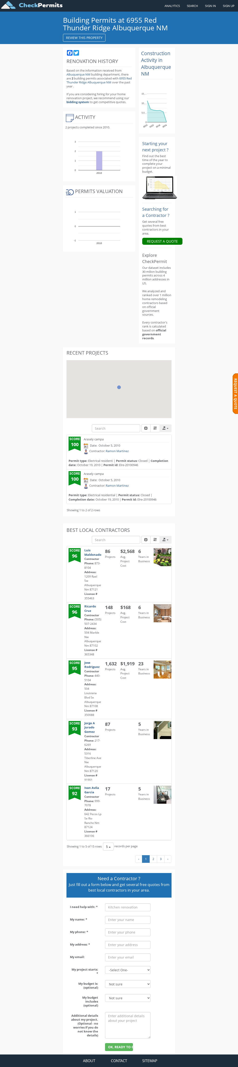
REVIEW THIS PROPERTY (84, 37)
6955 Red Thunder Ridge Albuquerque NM (99, 80)
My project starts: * (85, 971)
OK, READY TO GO (120, 1047)
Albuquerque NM (78, 74)
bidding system (77, 102)
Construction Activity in (156, 63)
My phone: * (79, 932)
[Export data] (165, 428)
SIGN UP (229, 6)
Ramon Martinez (117, 451)
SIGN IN (210, 6)
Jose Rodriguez (91, 665)
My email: (77, 957)
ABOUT (89, 1060)
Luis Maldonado (92, 552)
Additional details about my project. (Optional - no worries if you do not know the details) (84, 1025)
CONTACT (119, 1060)
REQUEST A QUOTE (162, 241)
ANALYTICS (172, 6)
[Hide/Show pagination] (146, 428)
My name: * (78, 919)
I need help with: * (84, 907)
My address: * (80, 944)
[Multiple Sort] (155, 428)
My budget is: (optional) (88, 985)
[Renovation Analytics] (159, 187)
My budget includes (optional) (90, 1001)
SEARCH (192, 6)
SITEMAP (149, 1060)
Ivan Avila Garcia (91, 790)
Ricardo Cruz (90, 608)
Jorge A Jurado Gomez (89, 727)
